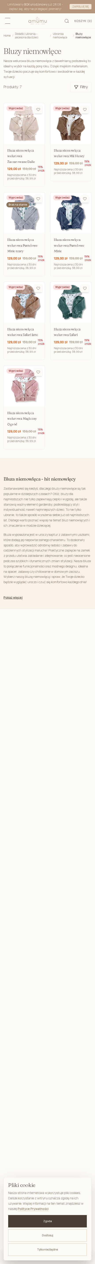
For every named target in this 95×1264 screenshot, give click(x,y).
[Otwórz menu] (7, 21)
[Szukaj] (67, 21)
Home (7, 35)
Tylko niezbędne (47, 1249)
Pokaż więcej (13, 597)
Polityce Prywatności (33, 1209)
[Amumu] (38, 21)
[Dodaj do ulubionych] (38, 109)
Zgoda (47, 1221)
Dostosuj (47, 1235)
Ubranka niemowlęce (60, 35)
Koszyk (83, 21)
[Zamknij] (89, 6)
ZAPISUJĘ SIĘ (80, 6)
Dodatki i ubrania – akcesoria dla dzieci (26, 35)
